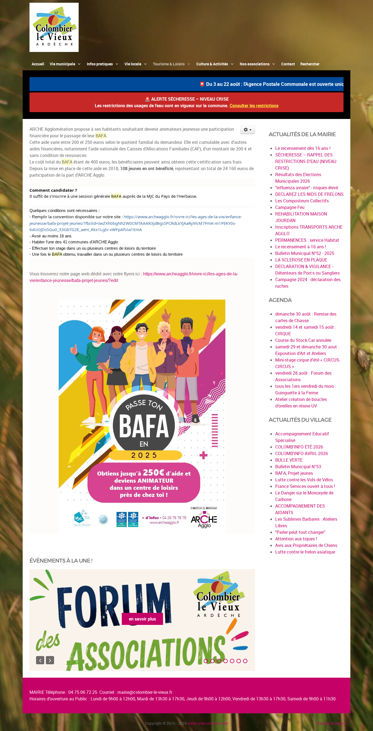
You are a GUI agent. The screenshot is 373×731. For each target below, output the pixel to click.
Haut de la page (330, 723)
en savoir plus (142, 619)
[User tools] (247, 130)
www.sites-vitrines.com (208, 723)
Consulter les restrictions (254, 106)
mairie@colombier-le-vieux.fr (144, 692)
